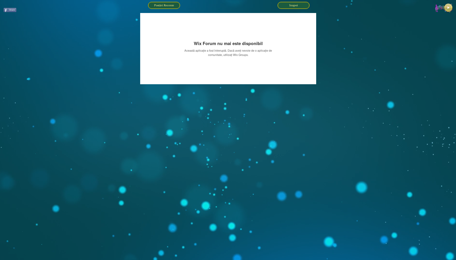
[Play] (448, 8)
